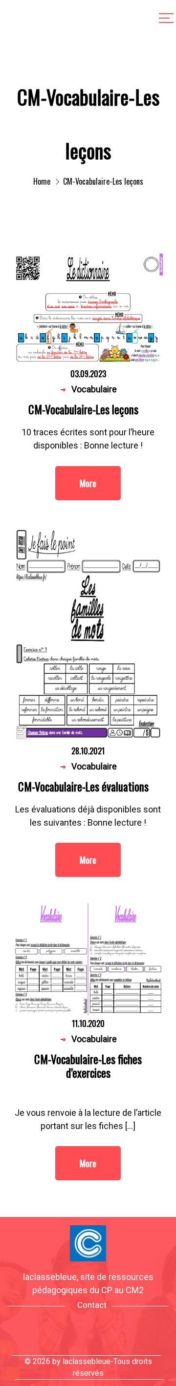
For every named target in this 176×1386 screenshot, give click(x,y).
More (88, 483)
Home (41, 181)
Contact (92, 1305)
